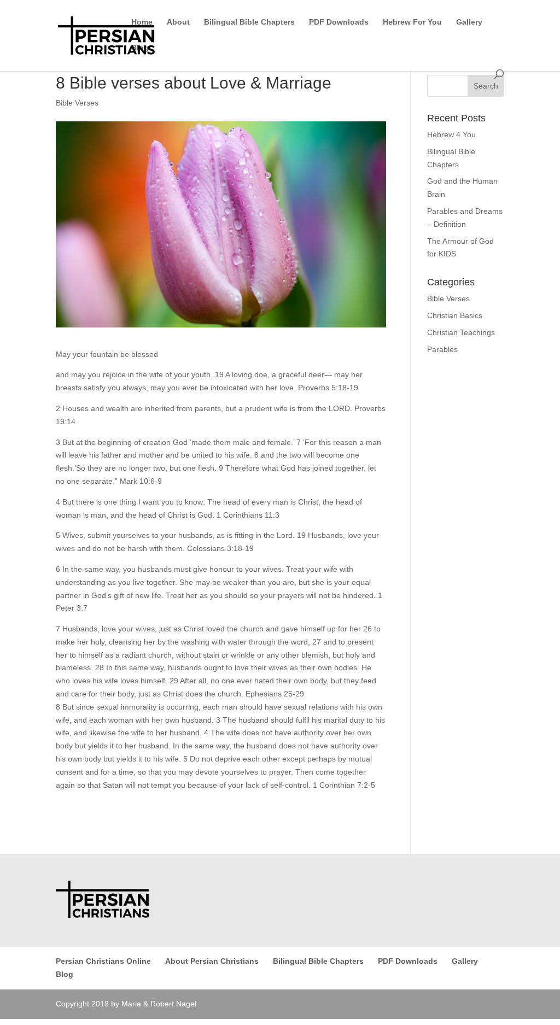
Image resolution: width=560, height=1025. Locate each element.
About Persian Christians (212, 961)
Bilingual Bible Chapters (249, 22)
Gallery (469, 22)
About (178, 22)
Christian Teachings (461, 332)
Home (142, 22)
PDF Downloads (339, 22)
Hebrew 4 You (451, 134)
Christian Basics (454, 315)
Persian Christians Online (103, 961)
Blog (140, 48)
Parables (442, 349)
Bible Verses (77, 102)
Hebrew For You (412, 22)
